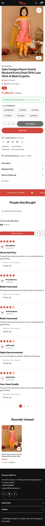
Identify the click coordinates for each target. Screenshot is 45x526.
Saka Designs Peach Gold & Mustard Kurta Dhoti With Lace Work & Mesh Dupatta (12, 455)
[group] (22, 33)
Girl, (13, 149)
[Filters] (37, 233)
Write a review (17, 233)
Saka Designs (7, 66)
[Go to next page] (28, 406)
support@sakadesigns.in (11, 488)
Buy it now (22, 130)
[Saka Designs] (22, 3)
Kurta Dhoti (19, 149)
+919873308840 (8, 485)
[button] (5, 80)
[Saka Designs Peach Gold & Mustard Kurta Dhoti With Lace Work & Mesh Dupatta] (12, 438)
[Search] (36, 3)
